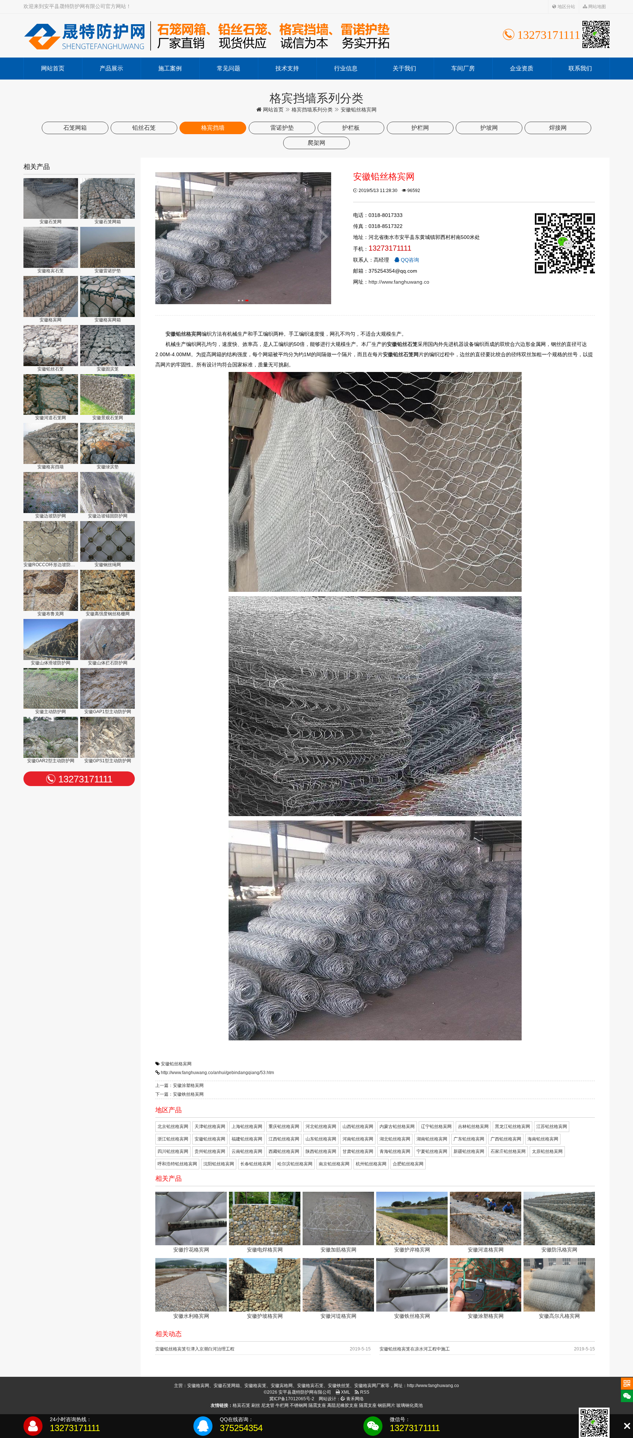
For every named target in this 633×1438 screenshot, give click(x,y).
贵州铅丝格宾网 (210, 1151)
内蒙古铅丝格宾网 (397, 1126)
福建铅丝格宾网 (247, 1139)
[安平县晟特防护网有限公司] (206, 35)
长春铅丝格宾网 (255, 1163)
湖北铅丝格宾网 (395, 1139)
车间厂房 (463, 68)
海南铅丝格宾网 (543, 1139)
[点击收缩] (627, 1426)
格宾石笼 (241, 1405)
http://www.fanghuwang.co (399, 282)
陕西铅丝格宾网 (321, 1151)
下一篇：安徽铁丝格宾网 (179, 1094)
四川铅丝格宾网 (173, 1151)
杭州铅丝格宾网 (371, 1163)
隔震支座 (317, 1405)
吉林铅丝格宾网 (473, 1126)
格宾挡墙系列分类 (312, 110)
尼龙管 (267, 1405)
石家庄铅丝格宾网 (508, 1151)
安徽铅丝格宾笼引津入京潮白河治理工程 (194, 1349)
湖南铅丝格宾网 (432, 1139)
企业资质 (521, 68)
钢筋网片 (386, 1405)
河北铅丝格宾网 (321, 1126)
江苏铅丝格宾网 (551, 1126)
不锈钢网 (298, 1405)
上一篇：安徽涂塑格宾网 (179, 1085)
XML (345, 1392)
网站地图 (596, 6)
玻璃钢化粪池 (409, 1405)
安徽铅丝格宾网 (176, 1063)
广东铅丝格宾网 (469, 1139)
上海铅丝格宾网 (247, 1126)
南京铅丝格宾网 (334, 1163)
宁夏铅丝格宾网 (432, 1151)
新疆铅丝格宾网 (469, 1151)
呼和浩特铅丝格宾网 (177, 1163)
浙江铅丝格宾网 (173, 1139)
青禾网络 (354, 1398)
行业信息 (346, 68)
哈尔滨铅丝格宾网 (294, 1163)
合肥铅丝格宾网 (408, 1163)
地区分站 (565, 6)
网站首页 (52, 68)
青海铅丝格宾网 (395, 1151)
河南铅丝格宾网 (358, 1139)
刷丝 (255, 1405)
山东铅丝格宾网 (321, 1139)
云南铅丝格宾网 (247, 1151)
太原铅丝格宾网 (547, 1151)
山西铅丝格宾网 (358, 1126)
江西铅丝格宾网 (284, 1139)
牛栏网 (282, 1405)
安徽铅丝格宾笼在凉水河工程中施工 (415, 1349)
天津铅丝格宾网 (210, 1126)
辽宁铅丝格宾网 (436, 1126)
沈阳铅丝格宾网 (218, 1163)
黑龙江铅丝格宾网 (512, 1126)
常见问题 (228, 68)
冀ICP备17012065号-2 (291, 1398)
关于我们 (404, 68)
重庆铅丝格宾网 (284, 1126)
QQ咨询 (409, 260)
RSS (364, 1392)
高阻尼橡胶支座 (342, 1405)
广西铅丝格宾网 (506, 1139)
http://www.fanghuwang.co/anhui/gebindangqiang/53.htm (217, 1072)
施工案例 (170, 68)
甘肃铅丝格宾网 (358, 1151)
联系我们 (580, 68)
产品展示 (111, 68)
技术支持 (287, 68)
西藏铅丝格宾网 (284, 1151)
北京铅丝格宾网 (173, 1126)
